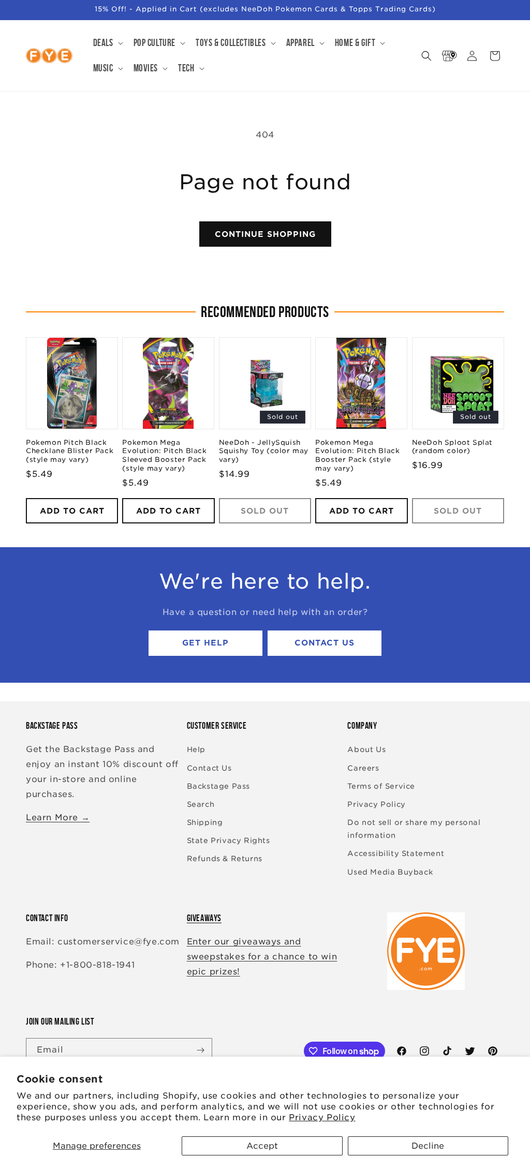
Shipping (205, 822)
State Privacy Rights (228, 840)
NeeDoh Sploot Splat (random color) (452, 447)
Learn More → (58, 817)
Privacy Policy (322, 1117)
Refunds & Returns (224, 858)
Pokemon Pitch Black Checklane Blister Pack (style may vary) (69, 451)
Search (201, 804)
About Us (366, 749)
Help (196, 749)
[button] (107, 43)
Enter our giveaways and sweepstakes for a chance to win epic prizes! (262, 956)
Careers (363, 768)
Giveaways (204, 918)
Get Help (205, 643)
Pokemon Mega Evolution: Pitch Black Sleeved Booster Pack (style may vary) (164, 456)
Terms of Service (381, 786)
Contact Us (325, 643)
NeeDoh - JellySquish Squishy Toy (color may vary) (263, 451)
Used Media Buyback (390, 872)
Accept (262, 1146)
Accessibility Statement (395, 853)
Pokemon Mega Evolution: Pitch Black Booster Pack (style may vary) (357, 456)
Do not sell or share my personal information (413, 828)
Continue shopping (265, 234)
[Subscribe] (200, 1050)
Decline (427, 1146)
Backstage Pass (218, 786)
